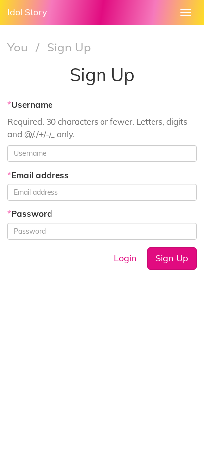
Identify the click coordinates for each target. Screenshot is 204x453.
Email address (38, 175)
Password (29, 213)
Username (29, 105)
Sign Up (171, 258)
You (19, 47)
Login (125, 258)
